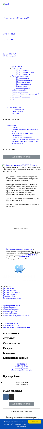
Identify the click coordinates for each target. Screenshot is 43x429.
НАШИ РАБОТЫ (11, 119)
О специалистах (18, 109)
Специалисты (11, 343)
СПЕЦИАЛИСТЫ (14, 107)
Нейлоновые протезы (24, 80)
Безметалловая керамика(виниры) (23, 87)
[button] (21, 157)
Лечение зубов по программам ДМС (25, 94)
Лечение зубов (17, 68)
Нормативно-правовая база (22, 137)
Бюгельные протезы (23, 84)
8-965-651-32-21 (9, 34)
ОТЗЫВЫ (9, 338)
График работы (17, 111)
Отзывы (15, 127)
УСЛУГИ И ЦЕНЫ (14, 66)
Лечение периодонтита (25, 72)
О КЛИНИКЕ (11, 333)
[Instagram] (11, 397)
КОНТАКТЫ (9, 149)
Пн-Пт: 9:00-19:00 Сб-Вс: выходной (10, 55)
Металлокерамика (23, 82)
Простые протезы (23, 78)
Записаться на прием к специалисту (19, 249)
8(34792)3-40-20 (9, 40)
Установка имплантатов (21, 98)
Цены (14, 100)
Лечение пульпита (23, 74)
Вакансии (15, 113)
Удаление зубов (18, 96)
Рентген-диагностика (20, 92)
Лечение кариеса (22, 70)
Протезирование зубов (20, 76)
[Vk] (6, 397)
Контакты (9, 352)
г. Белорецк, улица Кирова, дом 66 (16, 18)
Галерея (8, 348)
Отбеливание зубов (19, 90)
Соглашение (21, 426)
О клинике (11, 125)
